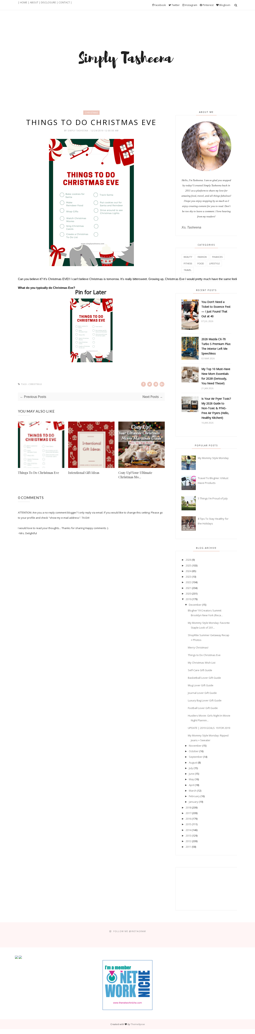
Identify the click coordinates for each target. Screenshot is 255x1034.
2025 (188, 565)
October (194, 751)
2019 (188, 599)
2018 (188, 807)
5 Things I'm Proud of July (213, 498)
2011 (188, 846)
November (195, 745)
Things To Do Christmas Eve (38, 473)
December (195, 604)
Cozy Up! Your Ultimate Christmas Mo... (135, 475)
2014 (188, 830)
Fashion (202, 257)
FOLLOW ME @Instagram (129, 931)
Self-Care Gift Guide (200, 670)
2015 (188, 824)
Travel (187, 270)
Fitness (188, 263)
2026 (188, 559)
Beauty (188, 257)
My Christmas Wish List (201, 662)
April (191, 785)
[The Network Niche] (127, 1009)
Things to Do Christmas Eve (204, 655)
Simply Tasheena (78, 130)
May (191, 779)
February (194, 796)
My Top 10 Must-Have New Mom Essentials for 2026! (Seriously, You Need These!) (215, 376)
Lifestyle (214, 263)
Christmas (91, 112)
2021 (188, 588)
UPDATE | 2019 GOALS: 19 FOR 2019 (209, 728)
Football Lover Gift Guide (203, 708)
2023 (188, 576)
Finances (217, 257)
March (192, 790)
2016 (188, 818)
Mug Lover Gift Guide (200, 685)
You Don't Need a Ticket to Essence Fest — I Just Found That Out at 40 (215, 309)
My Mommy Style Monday (213, 458)
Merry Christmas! (198, 647)
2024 (188, 571)
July (191, 768)
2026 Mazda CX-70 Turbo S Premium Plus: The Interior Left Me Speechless (216, 346)
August (193, 762)
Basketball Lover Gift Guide (204, 678)
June (191, 773)
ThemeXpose (138, 1024)
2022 (188, 582)
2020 (188, 593)
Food (200, 263)
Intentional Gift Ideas (83, 473)
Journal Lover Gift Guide (202, 693)
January (193, 802)
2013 (188, 835)
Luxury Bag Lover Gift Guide (205, 700)
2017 (188, 813)
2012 (188, 841)
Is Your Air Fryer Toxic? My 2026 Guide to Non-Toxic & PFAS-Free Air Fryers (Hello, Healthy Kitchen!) (216, 408)
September (195, 757)
